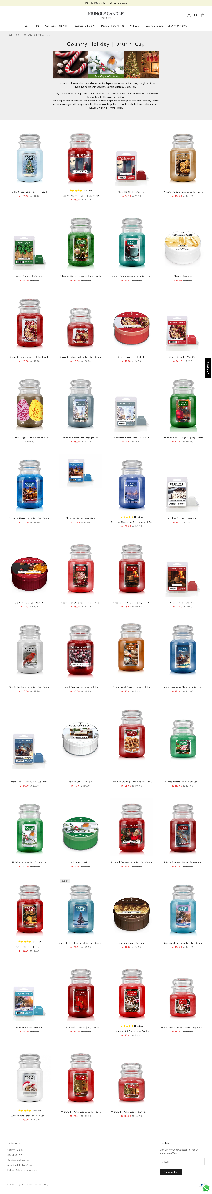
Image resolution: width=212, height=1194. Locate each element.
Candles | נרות (32, 25)
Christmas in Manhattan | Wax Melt (131, 437)
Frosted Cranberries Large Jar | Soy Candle (80, 687)
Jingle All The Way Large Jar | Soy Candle (132, 862)
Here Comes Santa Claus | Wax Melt (29, 781)
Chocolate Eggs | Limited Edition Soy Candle (29, 437)
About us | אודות (15, 1154)
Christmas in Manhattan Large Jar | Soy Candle (80, 437)
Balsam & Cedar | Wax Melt (29, 276)
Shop (18, 35)
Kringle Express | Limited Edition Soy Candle (182, 862)
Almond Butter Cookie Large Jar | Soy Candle (182, 192)
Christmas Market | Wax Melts (80, 518)
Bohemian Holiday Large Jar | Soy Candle (80, 276)
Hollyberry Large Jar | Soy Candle (29, 862)
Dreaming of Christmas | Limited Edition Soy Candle (80, 603)
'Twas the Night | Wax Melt (131, 191)
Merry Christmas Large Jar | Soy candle (29, 946)
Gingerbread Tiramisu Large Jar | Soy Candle (131, 687)
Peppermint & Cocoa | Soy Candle (131, 1031)
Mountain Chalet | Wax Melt (29, 1027)
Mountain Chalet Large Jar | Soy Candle (183, 943)
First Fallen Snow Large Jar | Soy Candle (29, 687)
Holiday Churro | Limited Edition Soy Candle (131, 781)
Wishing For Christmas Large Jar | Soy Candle (80, 1112)
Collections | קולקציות (56, 25)
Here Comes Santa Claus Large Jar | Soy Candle (183, 687)
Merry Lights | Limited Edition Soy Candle (80, 943)
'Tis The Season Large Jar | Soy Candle (29, 191)
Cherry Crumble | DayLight (131, 356)
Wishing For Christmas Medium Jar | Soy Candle (131, 1112)
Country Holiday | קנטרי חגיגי (37, 35)
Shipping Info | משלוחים (19, 1165)
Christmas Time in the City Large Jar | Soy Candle (131, 522)
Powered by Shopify (42, 1184)
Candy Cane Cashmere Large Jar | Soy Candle (131, 276)
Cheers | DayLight (183, 276)
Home (9, 35)
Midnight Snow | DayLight (131, 943)
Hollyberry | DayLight (80, 862)
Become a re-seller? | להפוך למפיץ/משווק (166, 25)
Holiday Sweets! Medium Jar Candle (183, 781)
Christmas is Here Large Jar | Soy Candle (182, 437)
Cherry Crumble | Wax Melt (183, 356)
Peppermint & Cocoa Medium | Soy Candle (182, 1027)
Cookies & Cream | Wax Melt (182, 518)
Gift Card (135, 25)
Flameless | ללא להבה (84, 25)
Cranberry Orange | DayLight (29, 602)
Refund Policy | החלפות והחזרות (23, 1170)
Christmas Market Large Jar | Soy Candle (29, 518)
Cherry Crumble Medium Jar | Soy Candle (80, 356)
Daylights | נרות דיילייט (112, 25)
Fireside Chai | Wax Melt (182, 602)
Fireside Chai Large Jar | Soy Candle (131, 602)
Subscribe (171, 1171)
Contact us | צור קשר (18, 1160)
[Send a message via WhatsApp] (206, 1188)
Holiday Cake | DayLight (80, 781)
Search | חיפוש (15, 1149)
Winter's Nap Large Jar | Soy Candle (29, 1115)
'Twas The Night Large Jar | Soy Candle (80, 195)
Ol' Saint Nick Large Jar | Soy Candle (80, 1027)
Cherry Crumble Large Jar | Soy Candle (29, 356)
